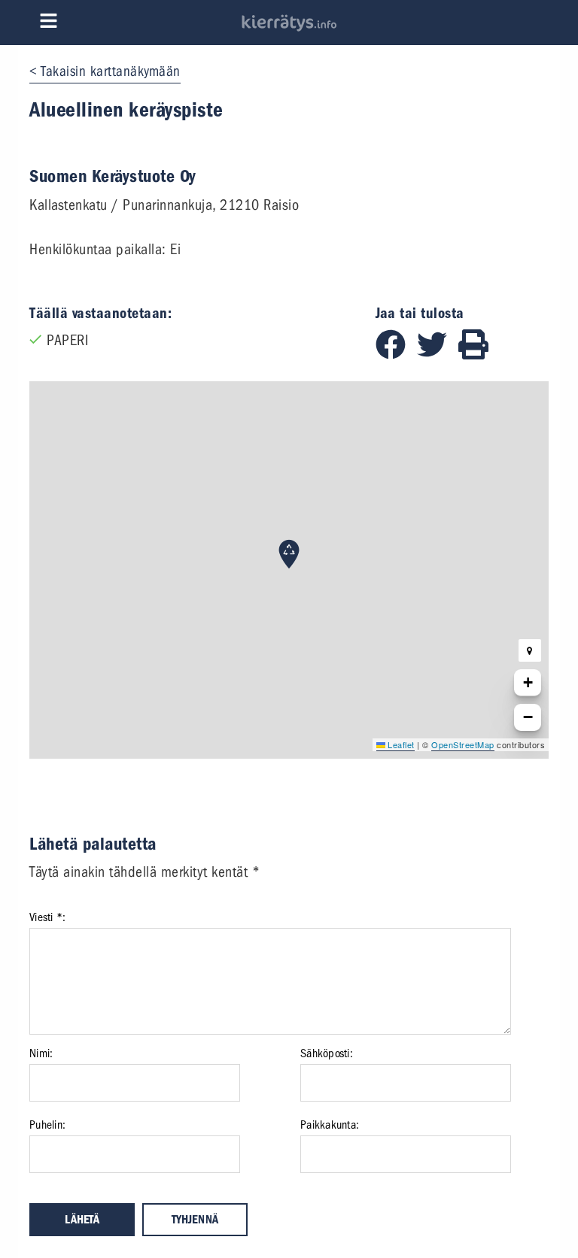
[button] (289, 554)
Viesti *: (47, 917)
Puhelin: (47, 1125)
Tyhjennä (195, 1219)
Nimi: (41, 1053)
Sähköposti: (326, 1053)
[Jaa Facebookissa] (396, 354)
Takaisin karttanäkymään (111, 71)
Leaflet (400, 744)
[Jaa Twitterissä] (437, 354)
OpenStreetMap (462, 744)
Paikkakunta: (329, 1125)
